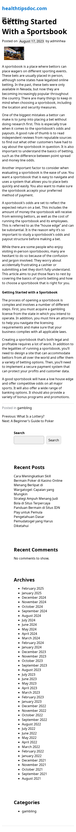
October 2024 (32, 606)
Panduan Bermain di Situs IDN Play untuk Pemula (37, 509)
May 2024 (29, 629)
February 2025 (33, 588)
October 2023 (32, 660)
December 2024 (34, 597)
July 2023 (28, 674)
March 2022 (31, 747)
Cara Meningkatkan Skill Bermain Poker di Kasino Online (38, 478)
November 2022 (34, 710)
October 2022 (32, 715)
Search (19, 433)
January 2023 (32, 701)
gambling (24, 408)
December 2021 (34, 760)
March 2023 (31, 692)
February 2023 (33, 697)
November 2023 (34, 656)
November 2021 (34, 765)
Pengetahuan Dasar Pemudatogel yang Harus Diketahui (33, 521)
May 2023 (29, 683)
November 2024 (34, 602)
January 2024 (32, 647)
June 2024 (29, 624)
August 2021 (31, 778)
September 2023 (34, 665)
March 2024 (31, 638)
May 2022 (29, 737)
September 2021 (34, 774)
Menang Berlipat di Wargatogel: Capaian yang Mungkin (34, 489)
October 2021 (32, 769)
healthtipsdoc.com (24, 8)
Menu (14, 19)
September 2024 (34, 611)
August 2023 (31, 670)
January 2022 (32, 756)
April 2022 (29, 742)
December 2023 (34, 652)
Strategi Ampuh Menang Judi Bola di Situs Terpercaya (36, 500)
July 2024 (28, 620)
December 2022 (34, 706)
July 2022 (28, 728)
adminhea (57, 41)
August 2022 (31, 724)
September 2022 (34, 719)
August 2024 (31, 615)
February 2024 (33, 643)
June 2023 (29, 679)
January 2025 (32, 593)
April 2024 (29, 633)
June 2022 (29, 733)
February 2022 (33, 751)
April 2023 (29, 688)
